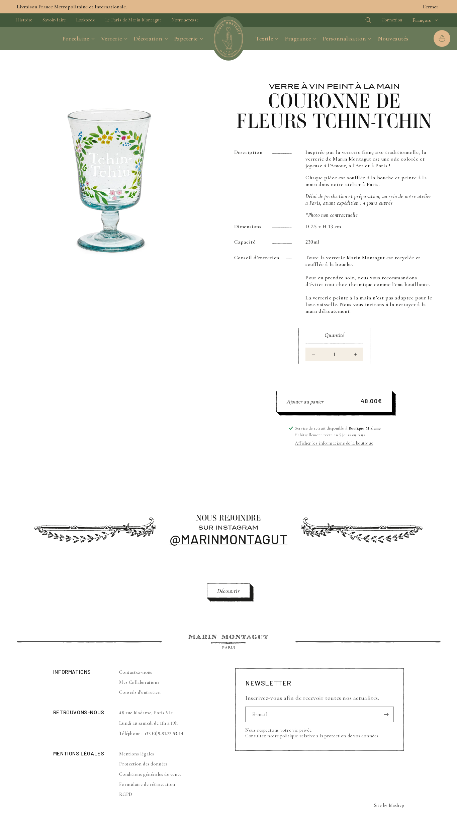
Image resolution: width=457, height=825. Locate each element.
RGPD (125, 794)
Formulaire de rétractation (147, 784)
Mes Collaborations (139, 682)
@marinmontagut (228, 539)
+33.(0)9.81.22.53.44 (164, 733)
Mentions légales (136, 754)
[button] (357, 20)
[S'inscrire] (386, 714)
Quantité (334, 335)
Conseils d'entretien (140, 692)
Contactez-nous (135, 672)
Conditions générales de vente (150, 774)
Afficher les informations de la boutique (334, 443)
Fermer (430, 6)
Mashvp (396, 805)
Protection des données (143, 764)
